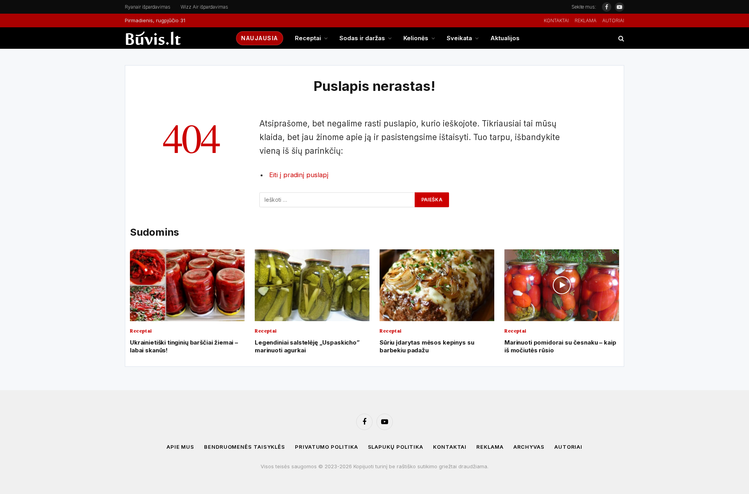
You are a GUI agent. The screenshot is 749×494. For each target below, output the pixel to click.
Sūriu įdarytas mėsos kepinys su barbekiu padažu (427, 346)
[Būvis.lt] (173, 38)
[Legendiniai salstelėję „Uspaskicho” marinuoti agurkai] (312, 285)
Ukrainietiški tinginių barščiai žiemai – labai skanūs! (184, 346)
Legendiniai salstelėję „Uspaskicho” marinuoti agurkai (307, 346)
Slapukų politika (396, 447)
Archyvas (529, 447)
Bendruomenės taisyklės (244, 447)
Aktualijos (505, 38)
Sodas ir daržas (362, 38)
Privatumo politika (326, 447)
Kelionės (415, 38)
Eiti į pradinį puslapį (298, 175)
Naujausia (259, 38)
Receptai (308, 38)
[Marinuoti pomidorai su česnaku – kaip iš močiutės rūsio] (561, 285)
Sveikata (459, 38)
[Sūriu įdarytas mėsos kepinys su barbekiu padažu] (437, 285)
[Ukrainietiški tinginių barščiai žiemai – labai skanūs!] (187, 285)
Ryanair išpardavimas (147, 7)
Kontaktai (556, 20)
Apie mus (180, 447)
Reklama (585, 20)
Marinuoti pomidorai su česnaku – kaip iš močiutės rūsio (560, 346)
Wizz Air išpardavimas (204, 7)
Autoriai (613, 20)
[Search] (620, 38)
